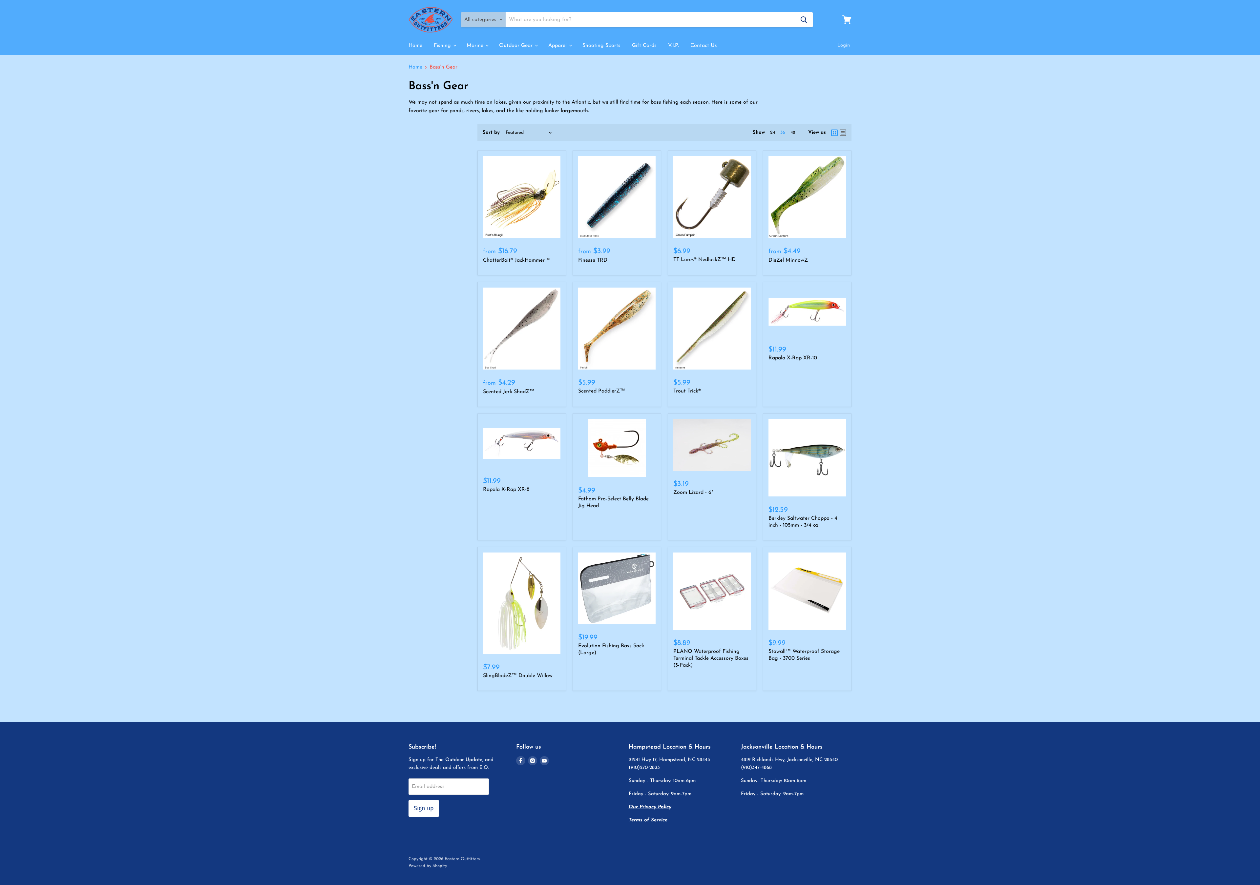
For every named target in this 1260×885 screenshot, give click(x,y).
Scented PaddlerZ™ (601, 391)
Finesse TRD (592, 260)
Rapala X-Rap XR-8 (506, 489)
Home (415, 45)
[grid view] (834, 133)
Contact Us (703, 45)
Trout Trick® (687, 391)
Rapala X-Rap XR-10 (792, 358)
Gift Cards (644, 45)
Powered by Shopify (428, 866)
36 (782, 132)
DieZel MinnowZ (788, 260)
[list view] (843, 133)
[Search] (804, 19)
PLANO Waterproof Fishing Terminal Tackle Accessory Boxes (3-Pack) (710, 658)
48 (792, 132)
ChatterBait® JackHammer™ (516, 260)
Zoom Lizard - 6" (693, 492)
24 (772, 132)
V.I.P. (673, 45)
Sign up (424, 808)
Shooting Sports (601, 45)
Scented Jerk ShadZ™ (509, 391)
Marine (476, 45)
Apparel (558, 45)
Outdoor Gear (516, 45)
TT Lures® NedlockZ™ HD (704, 259)
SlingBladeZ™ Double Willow (518, 675)
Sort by (491, 132)
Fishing (443, 45)
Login (843, 45)
